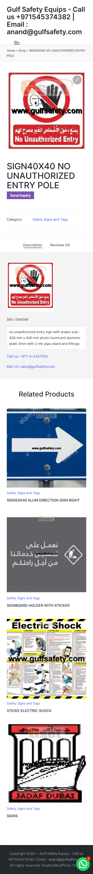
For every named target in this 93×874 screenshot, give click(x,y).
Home (11, 50)
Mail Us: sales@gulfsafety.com (31, 366)
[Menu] (17, 42)
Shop (22, 50)
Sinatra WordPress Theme (62, 865)
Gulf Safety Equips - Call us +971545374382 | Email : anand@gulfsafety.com (46, 21)
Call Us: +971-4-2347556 (27, 356)
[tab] (32, 245)
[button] (77, 79)
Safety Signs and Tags (50, 219)
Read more (46, 488)
